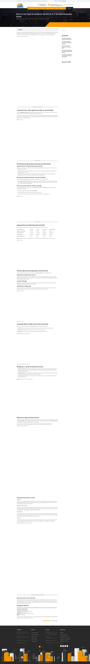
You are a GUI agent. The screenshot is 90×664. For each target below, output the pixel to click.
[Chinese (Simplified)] (65, 4)
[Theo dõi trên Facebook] (61, 646)
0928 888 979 (42, 5)
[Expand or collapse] (56, 29)
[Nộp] (71, 30)
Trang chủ (18, 18)
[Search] (64, 8)
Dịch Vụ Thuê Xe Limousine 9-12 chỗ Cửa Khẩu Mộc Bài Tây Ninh (67, 51)
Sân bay (47, 8)
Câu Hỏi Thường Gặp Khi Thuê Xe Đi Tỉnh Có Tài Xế (66, 39)
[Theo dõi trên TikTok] (65, 646)
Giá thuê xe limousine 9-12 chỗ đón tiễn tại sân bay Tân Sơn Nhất (67, 55)
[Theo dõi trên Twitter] (67, 646)
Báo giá (69, 8)
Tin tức (57, 8)
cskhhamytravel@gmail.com (56, 5)
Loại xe (37, 8)
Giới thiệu (32, 8)
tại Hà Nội (24, 112)
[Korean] (71, 4)
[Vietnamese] (72, 4)
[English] (68, 4)
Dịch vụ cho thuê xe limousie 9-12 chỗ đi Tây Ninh (66, 47)
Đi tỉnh (52, 8)
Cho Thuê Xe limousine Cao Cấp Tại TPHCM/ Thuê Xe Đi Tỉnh (67, 42)
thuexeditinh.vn (25, 610)
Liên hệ (61, 8)
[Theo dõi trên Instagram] (63, 646)
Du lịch (42, 8)
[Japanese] (69, 4)
